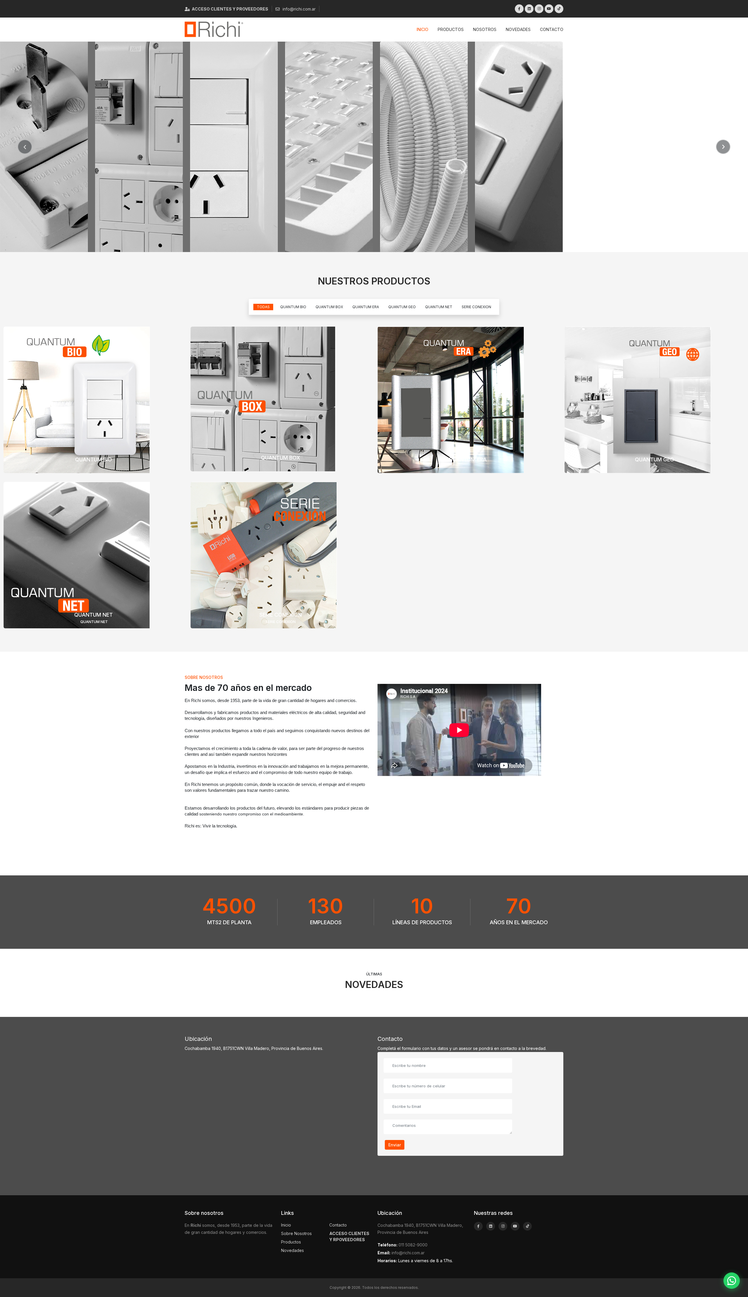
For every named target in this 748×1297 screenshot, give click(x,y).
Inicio (422, 29)
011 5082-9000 (413, 1244)
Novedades (518, 29)
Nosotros (484, 29)
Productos (451, 29)
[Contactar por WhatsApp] (731, 1280)
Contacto (551, 29)
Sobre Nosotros (296, 1233)
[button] (25, 146)
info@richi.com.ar (298, 8)
